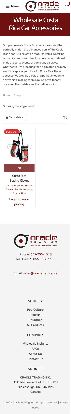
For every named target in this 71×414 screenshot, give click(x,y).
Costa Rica (19, 193)
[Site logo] (42, 6)
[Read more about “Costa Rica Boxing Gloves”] (19, 168)
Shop (17, 95)
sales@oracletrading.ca (40, 273)
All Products (35, 325)
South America (23, 189)
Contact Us (35, 359)
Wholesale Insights (35, 343)
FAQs (35, 348)
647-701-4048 (41, 254)
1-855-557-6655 (42, 259)
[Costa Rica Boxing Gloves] (19, 146)
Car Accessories (14, 185)
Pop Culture (35, 309)
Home (6, 95)
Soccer (35, 315)
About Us (35, 354)
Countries (35, 320)
